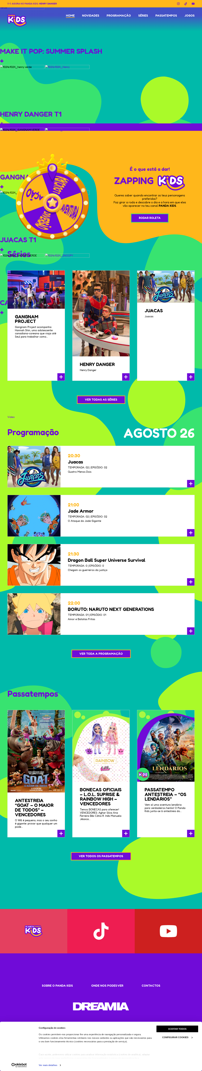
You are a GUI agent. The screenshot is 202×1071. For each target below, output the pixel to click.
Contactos (151, 985)
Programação (119, 15)
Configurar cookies (175, 1037)
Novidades (90, 15)
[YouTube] (193, 3)
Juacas (154, 310)
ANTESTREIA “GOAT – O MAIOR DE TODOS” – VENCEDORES (34, 807)
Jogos (189, 15)
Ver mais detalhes (48, 1065)
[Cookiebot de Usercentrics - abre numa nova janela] (19, 1065)
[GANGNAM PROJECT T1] (67, 149)
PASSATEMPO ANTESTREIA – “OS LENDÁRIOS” (165, 794)
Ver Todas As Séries (101, 399)
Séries (143, 15)
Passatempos (166, 15)
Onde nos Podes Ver (107, 985)
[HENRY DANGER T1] (67, 86)
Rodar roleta (150, 218)
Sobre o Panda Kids (57, 985)
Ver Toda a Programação (101, 653)
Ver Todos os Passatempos (101, 856)
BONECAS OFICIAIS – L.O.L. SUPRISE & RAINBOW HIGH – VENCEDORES (101, 797)
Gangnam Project (26, 319)
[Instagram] (178, 3)
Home (70, 15)
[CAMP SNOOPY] (67, 275)
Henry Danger (48, 3)
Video (11, 417)
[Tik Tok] (185, 3)
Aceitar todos (177, 1029)
